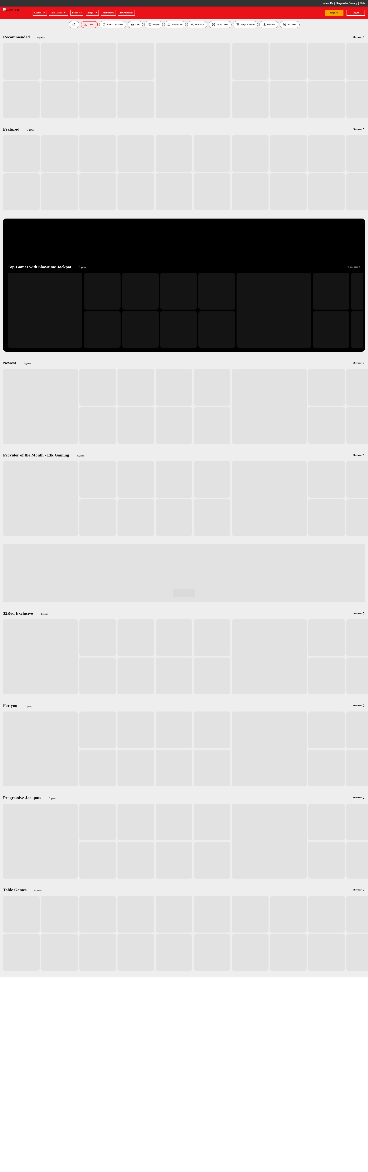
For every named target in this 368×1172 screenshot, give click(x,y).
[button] (74, 24)
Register (334, 12)
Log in (356, 12)
